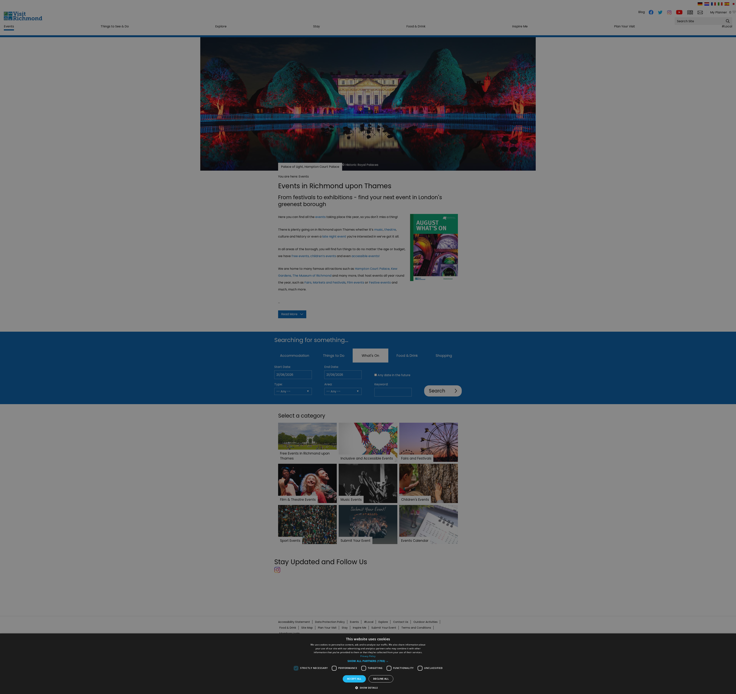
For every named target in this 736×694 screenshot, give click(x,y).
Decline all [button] (381, 678)
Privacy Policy (367, 656)
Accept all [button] (354, 678)
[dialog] (368, 663)
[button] (368, 661)
